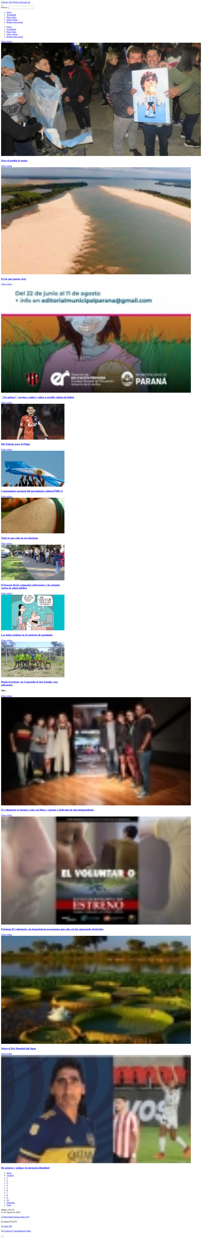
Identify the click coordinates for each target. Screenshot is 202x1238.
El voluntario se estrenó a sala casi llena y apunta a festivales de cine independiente (47, 809)
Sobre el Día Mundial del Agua (18, 1048)
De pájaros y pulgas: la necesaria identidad (25, 1167)
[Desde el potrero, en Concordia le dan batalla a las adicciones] (32, 676)
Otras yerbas (12, 20)
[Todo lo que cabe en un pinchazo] (32, 532)
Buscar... (5, 7)
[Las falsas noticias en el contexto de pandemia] (32, 629)
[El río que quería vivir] (96, 273)
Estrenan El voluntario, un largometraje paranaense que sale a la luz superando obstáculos (52, 929)
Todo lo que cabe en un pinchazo (19, 538)
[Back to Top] (2, 1236)
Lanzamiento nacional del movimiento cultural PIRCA (32, 491)
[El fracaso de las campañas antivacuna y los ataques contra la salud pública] (32, 579)
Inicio (9, 12)
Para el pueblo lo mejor (14, 160)
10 (8, 1200)
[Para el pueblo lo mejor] (101, 155)
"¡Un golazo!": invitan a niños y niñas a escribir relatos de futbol (37, 397)
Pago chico (11, 17)
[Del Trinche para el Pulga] (32, 439)
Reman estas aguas (15, 22)
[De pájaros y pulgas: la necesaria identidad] (96, 1162)
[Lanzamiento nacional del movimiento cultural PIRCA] (32, 486)
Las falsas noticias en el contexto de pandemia (26, 634)
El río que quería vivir (13, 278)
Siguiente (11, 1202)
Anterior (10, 1175)
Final (9, 1205)
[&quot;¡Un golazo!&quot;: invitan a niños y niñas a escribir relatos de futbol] (96, 392)
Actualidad (11, 15)
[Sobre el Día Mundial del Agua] (96, 1043)
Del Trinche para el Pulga (15, 444)
